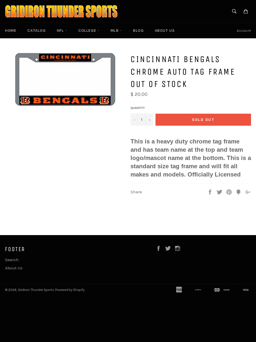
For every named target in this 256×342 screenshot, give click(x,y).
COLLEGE (87, 30)
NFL (61, 30)
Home (10, 30)
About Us (165, 30)
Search (12, 259)
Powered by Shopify (69, 290)
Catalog (36, 30)
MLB (115, 30)
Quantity (137, 108)
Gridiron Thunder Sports (36, 290)
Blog (138, 30)
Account (244, 30)
